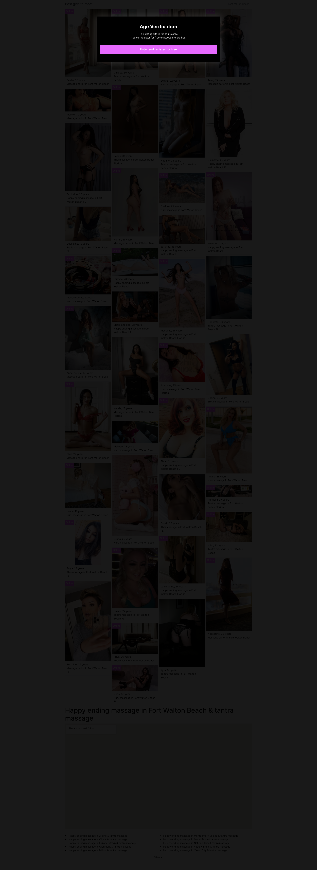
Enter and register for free (158, 49)
